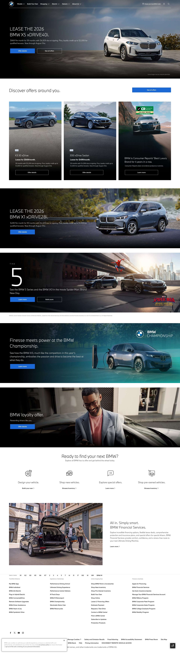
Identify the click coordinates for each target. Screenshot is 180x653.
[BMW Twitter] (14, 633)
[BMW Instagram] (22, 633)
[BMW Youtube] (18, 633)
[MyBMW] (164, 4)
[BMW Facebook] (10, 633)
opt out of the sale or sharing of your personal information (23, 646)
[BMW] (11, 3)
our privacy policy (44, 645)
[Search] (168, 4)
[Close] (64, 640)
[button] (172, 645)
